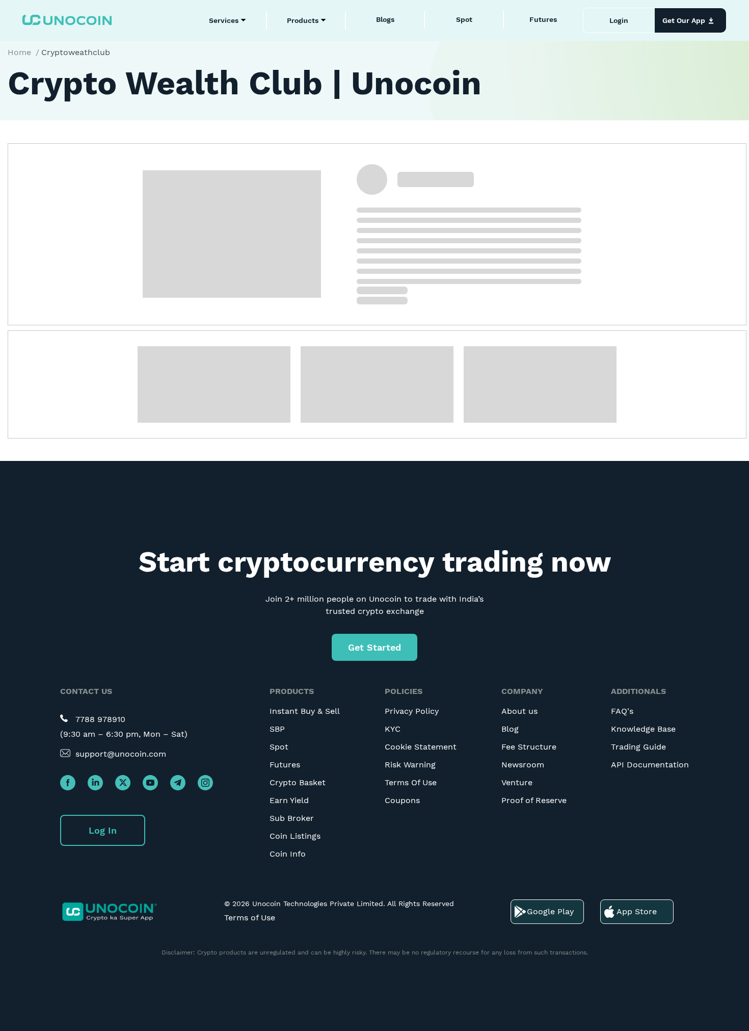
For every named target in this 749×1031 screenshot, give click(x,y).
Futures (543, 19)
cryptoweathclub (75, 52)
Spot (464, 19)
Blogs (385, 19)
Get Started (374, 647)
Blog (510, 729)
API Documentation (650, 764)
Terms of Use (249, 917)
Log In (103, 830)
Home (19, 52)
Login (618, 20)
